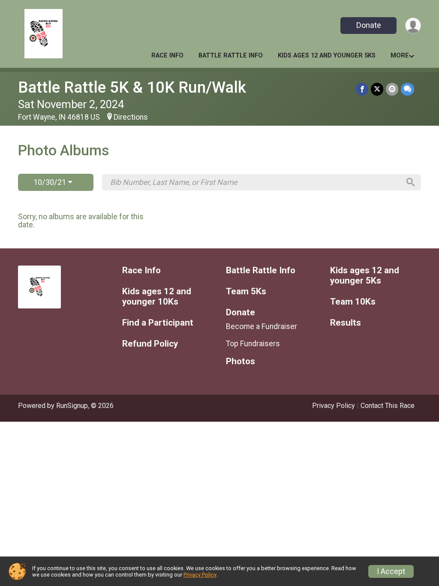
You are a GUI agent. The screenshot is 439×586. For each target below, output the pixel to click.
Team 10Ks (353, 302)
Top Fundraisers (253, 343)
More (400, 55)
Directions (131, 117)
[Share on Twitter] (377, 89)
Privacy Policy (333, 406)
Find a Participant (157, 323)
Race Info (167, 55)
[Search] (411, 182)
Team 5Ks (246, 291)
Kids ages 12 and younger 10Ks (156, 297)
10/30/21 (50, 182)
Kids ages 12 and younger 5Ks (327, 55)
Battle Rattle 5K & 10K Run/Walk (132, 87)
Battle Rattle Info (230, 55)
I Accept (391, 571)
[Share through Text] (407, 89)
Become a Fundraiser (261, 326)
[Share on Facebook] (362, 89)
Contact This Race (388, 406)
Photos (240, 361)
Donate (368, 25)
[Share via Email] (392, 89)
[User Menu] (413, 25)
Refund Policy (150, 344)
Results (345, 323)
